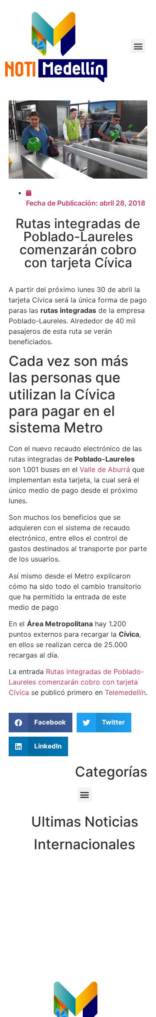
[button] (138, 46)
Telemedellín (125, 692)
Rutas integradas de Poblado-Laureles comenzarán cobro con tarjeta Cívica (76, 682)
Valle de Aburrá (105, 469)
